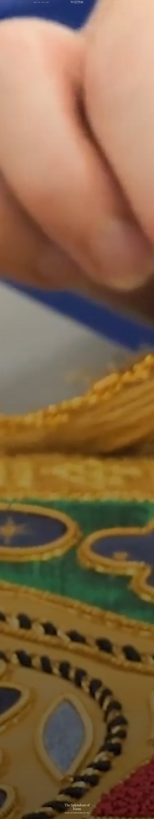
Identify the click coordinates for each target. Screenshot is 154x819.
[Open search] (113, 2)
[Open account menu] (116, 2)
